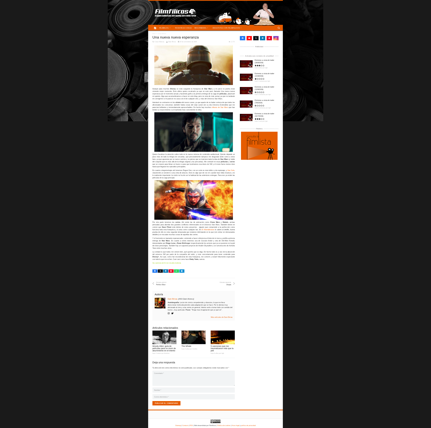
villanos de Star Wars (220, 107)
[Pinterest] (269, 38)
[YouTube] (249, 38)
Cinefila (194, 349)
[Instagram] (276, 38)
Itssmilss (167, 353)
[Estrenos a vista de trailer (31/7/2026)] (246, 117)
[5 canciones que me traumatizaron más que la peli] (223, 337)
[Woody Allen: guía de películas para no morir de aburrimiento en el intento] (164, 337)
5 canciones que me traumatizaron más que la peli (222, 348)
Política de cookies (224, 425)
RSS (191, 425)
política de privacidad (248, 425)
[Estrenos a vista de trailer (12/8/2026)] (246, 90)
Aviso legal (235, 425)
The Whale (186, 346)
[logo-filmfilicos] (175, 13)
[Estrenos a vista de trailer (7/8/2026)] (246, 104)
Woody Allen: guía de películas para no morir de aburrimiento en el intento (164, 348)
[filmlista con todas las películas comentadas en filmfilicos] (259, 159)
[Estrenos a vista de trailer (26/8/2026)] (246, 63)
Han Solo (230, 170)
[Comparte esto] (154, 271)
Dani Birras (172, 42)
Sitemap (178, 425)
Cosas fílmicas (159, 42)
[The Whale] (193, 337)
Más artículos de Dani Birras (222, 317)
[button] (207, 28)
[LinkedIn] (262, 38)
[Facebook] (242, 38)
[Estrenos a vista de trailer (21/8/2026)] (246, 77)
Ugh (222, 353)
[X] (256, 38)
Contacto (185, 425)
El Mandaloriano (208, 230)
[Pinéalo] (171, 271)
